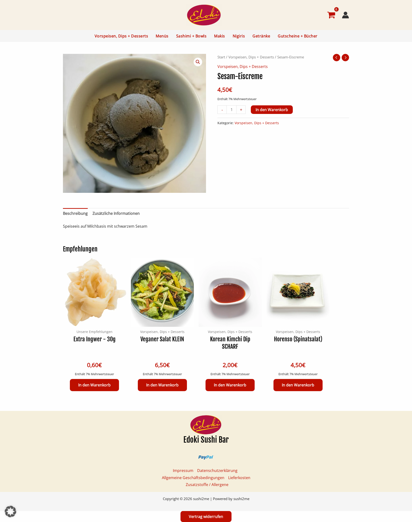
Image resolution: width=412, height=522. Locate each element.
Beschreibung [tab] (75, 213)
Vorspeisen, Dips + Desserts (121, 36)
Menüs (162, 36)
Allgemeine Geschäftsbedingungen (193, 477)
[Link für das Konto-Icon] (345, 15)
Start (221, 57)
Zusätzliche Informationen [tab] (116, 213)
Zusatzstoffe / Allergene (207, 484)
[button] (198, 62)
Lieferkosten (239, 477)
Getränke (261, 36)
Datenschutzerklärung (217, 470)
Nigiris (239, 36)
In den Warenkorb (272, 109)
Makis (219, 36)
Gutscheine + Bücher (298, 36)
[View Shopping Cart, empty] (319, 15)
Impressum (183, 470)
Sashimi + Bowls (191, 36)
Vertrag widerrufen (206, 516)
